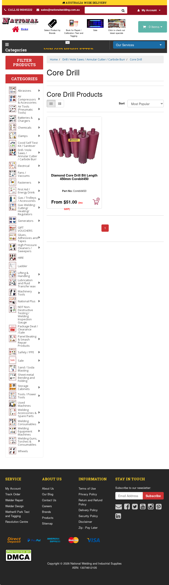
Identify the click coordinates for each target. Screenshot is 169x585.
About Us (48, 488)
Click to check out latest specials (116, 32)
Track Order (12, 494)
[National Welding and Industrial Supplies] (20, 21)
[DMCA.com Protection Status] (18, 555)
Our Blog (47, 494)
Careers (47, 506)
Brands (46, 512)
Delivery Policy (88, 510)
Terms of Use (87, 488)
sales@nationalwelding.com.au (60, 10)
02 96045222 (20, 10)
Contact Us (49, 500)
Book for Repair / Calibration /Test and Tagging (73, 33)
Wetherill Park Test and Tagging (17, 514)
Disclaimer (85, 521)
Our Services (125, 45)
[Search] (123, 10)
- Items (153, 26)
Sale (95, 30)
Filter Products (24, 62)
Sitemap (47, 523)
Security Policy (88, 516)
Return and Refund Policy (90, 502)
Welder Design (14, 506)
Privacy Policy (88, 494)
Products (47, 518)
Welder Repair (14, 500)
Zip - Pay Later (88, 527)
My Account (149, 10)
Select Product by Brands (52, 32)
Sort (121, 103)
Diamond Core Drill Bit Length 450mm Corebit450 (74, 177)
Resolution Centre (16, 521)
